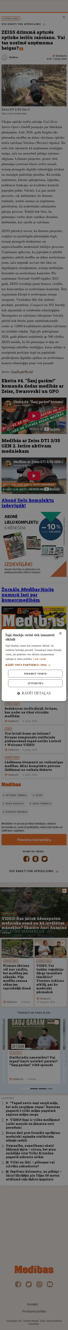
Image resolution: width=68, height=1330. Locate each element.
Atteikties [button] (35, 683)
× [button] (60, 633)
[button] (34, 665)
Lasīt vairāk (39, 659)
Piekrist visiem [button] (35, 673)
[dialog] (34, 665)
